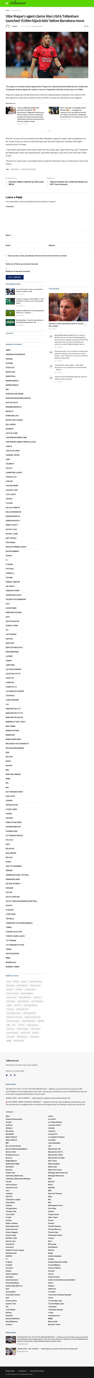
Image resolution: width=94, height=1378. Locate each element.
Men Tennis (10, 726)
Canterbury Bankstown (16, 437)
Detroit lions (12, 534)
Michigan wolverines (15, 748)
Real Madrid (11, 853)
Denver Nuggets (13, 521)
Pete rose (10, 1029)
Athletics (10, 368)
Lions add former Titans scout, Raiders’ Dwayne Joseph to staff (29, 290)
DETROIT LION (11, 529)
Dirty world (11, 538)
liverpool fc (11, 687)
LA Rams (9, 656)
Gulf (8, 617)
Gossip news (11, 608)
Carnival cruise (12, 455)
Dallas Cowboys (13, 508)
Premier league (22, 1029)
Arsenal (9, 359)
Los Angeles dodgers (15, 691)
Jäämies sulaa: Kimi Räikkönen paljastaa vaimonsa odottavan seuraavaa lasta (70, 378)
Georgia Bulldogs (13, 595)
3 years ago (20, 306)
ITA (7, 630)
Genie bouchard (12, 591)
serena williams (13, 879)
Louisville (10, 695)
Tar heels (10, 919)
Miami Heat (10, 735)
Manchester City (13, 709)
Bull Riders (11, 424)
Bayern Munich (12, 385)
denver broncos (13, 516)
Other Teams (11, 809)
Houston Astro (12, 621)
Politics (9, 840)
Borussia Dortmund (14, 394)
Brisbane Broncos (13, 407)
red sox (9, 857)
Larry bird (10, 665)
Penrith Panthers (14, 822)
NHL (7, 787)
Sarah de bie (35, 1029)
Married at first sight (15, 722)
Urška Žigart (34, 1037)
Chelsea (9, 481)
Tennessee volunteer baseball (19, 923)
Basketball (11, 376)
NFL (7, 783)
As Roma (9, 363)
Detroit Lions (11, 997)
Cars (8, 459)
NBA (7, 770)
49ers (8, 350)
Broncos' (10, 989)
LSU (7, 704)
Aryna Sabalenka (35, 981)
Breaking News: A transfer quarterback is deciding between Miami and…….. (30, 321)
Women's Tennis (12, 967)
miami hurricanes (13, 739)
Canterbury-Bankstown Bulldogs (21, 442)
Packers (9, 818)
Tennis (9, 927)
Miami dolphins (12, 731)
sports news (25, 1033)
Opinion (9, 800)
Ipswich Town (12, 626)
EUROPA (9, 556)
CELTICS (9, 468)
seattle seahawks (14, 866)
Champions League (14, 472)
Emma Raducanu (25, 997)
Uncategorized (16, 10)
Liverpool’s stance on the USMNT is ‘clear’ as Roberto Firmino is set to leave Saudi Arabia (30, 301)
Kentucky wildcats (14, 647)
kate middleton (23, 1001)
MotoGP (9, 757)
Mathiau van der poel (14, 1017)
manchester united (28, 169)
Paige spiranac (32, 1025)
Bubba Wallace (12, 416)
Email (8, 245)
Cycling (9, 503)
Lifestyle (10, 678)
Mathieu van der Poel (32, 1017)
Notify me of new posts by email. (18, 271)
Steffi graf (11, 914)
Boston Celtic (12, 403)
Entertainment (12, 551)
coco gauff (11, 494)
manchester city (22, 1009)
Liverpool (10, 682)
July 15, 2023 (25, 26)
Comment (10, 206)
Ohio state (10, 796)
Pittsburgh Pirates (14, 836)
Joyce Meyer (11, 634)
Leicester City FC (13, 674)
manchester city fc (14, 713)
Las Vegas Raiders (13, 669)
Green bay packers (14, 612)
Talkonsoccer (17, 3)
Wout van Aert (19, 1040)
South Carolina (13, 897)
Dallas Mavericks (13, 512)
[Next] (49, 131)
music (8, 761)
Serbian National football (17, 875)
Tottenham (11, 940)
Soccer (9, 892)
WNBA (8, 958)
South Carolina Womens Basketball (21, 901)
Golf (8, 604)
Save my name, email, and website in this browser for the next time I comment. (37, 256)
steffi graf (10, 1037)
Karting (9, 639)
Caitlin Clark (12, 433)
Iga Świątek (11, 1001)
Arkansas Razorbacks (15, 354)
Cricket (9, 499)
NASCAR (9, 765)
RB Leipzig (10, 849)
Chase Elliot (11, 477)
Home (8, 10)
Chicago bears (12, 486)
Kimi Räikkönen (12, 652)
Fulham (9, 577)
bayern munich (12, 381)
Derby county (12, 525)
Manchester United (14, 717)
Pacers (9, 814)
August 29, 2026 (23, 124)
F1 (7, 560)
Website (52, 245)
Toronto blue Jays (14, 932)
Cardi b (9, 446)
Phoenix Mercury (13, 827)
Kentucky (10, 643)
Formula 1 (10, 573)
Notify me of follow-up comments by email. (22, 264)
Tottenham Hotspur (15, 945)
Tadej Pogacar (22, 1037)
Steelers (10, 910)
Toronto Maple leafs (15, 936)
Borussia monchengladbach (18, 398)
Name (9, 235)
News (8, 779)
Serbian (9, 870)
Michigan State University (17, 744)
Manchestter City (29, 1013)
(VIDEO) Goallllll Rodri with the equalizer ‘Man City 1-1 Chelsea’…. (30, 312)
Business (10, 429)
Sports (9, 905)
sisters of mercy (13, 884)
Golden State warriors (16, 599)
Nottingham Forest (14, 792)
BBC (7, 389)
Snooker (9, 888)
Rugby (8, 862)
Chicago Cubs (12, 490)
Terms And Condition (37, 1371)
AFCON (16, 981)
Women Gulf (11, 962)
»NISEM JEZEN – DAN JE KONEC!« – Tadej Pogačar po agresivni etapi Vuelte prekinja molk (38, 1098)
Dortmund (10, 542)
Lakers (9, 661)
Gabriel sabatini (13, 582)
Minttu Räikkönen (29, 1021)
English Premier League (16, 547)
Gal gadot (10, 586)
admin (15, 26)
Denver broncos (12, 993)
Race (8, 844)
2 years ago (20, 294)
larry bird (18, 1005)
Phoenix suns (11, 831)
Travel (9, 949)
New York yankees (13, 774)
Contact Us (22, 1371)
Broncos (9, 411)
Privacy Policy (10, 1371)
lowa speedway (12, 700)
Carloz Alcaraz (13, 451)
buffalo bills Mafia (14, 420)
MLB (7, 752)
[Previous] (45, 131)
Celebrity (10, 464)
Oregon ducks (12, 805)
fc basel (9, 564)
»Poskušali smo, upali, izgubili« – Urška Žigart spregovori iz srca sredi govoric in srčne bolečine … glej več (70, 367)
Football (10, 569)
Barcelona (15, 169)
